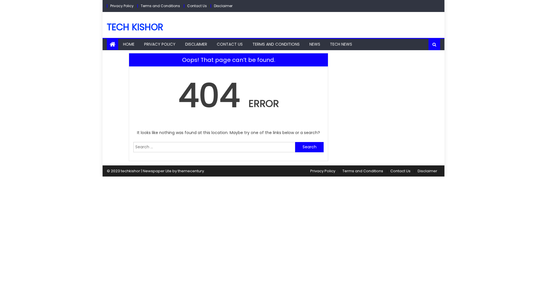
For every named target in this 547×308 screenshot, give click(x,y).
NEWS (314, 44)
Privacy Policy (122, 5)
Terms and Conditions (160, 5)
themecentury (191, 171)
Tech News (341, 44)
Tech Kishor (135, 27)
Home (128, 44)
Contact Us (197, 5)
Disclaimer (223, 5)
